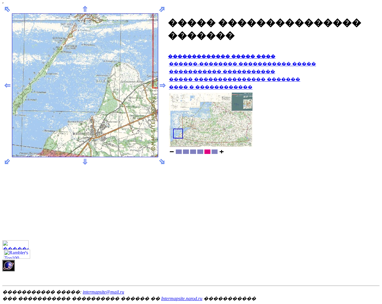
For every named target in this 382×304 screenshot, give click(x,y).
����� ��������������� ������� (234, 79)
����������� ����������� (222, 71)
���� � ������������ (210, 87)
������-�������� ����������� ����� (242, 63)
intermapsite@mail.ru (103, 291)
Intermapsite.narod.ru (181, 298)
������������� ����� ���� (221, 56)
